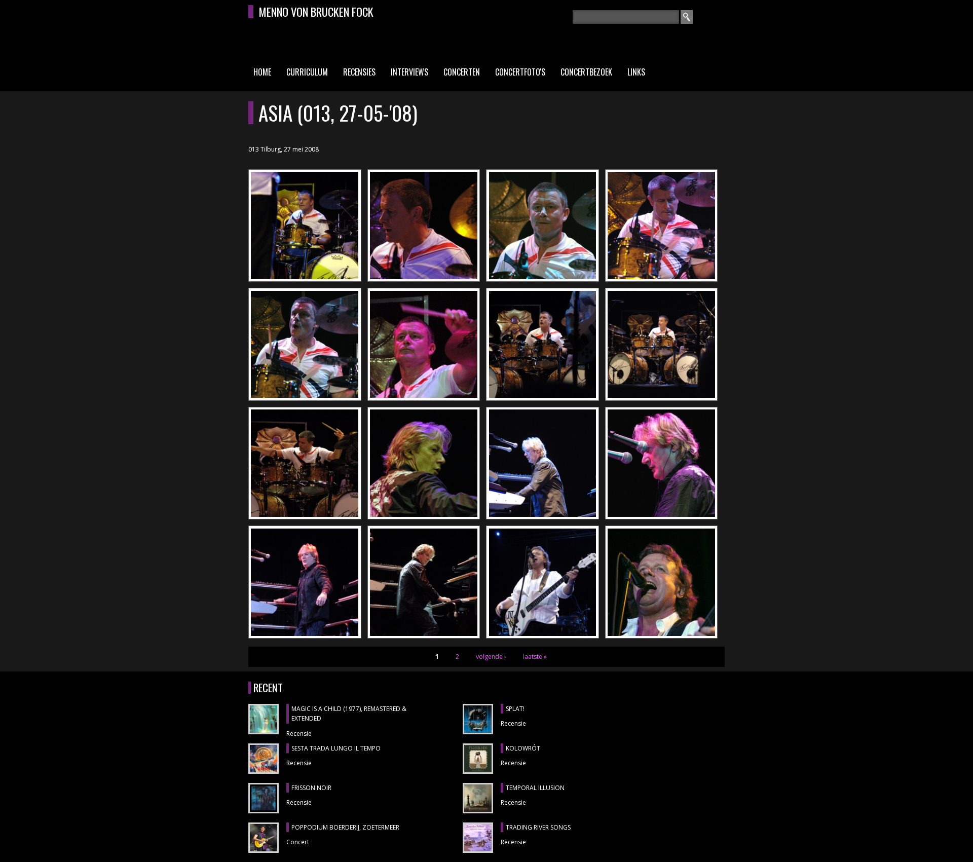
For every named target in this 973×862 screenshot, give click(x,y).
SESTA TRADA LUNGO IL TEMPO (336, 748)
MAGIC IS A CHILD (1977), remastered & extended (348, 713)
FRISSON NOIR (311, 787)
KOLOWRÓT (523, 748)
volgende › (491, 656)
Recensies (359, 72)
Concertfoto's (520, 72)
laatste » (535, 656)
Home (262, 72)
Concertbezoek (586, 72)
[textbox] (626, 17)
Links (636, 72)
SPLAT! (515, 708)
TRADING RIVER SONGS (538, 827)
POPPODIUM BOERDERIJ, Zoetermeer (345, 827)
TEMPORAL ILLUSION (535, 787)
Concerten (461, 72)
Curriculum (307, 72)
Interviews (409, 72)
